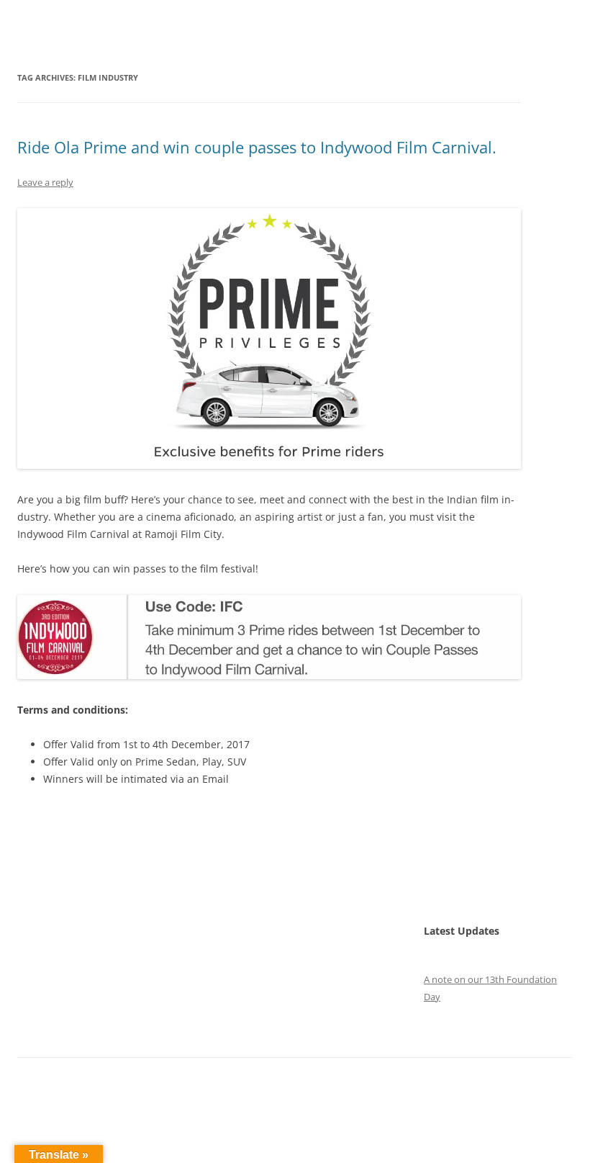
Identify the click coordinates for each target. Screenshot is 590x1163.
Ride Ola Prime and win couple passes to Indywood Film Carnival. (256, 147)
